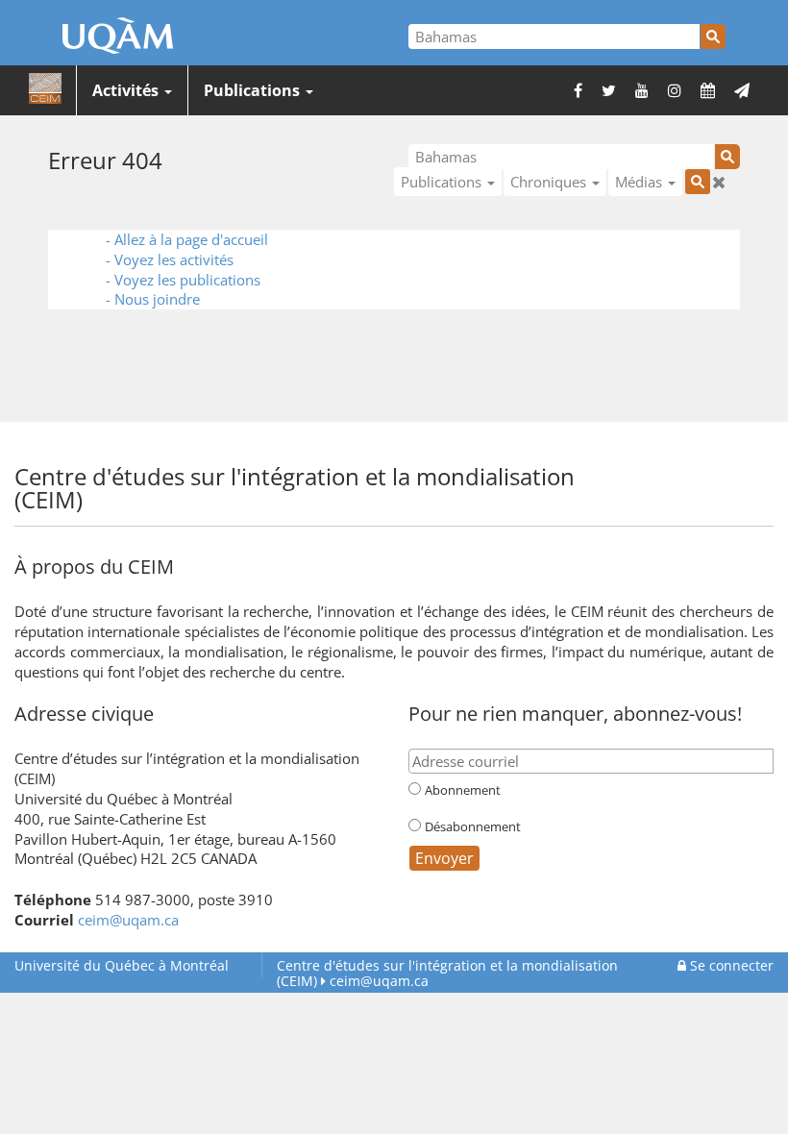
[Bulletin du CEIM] (742, 90)
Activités (127, 90)
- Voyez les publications (183, 279)
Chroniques (550, 181)
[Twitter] (609, 90)
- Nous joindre (153, 298)
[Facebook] (578, 90)
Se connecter (730, 965)
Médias (640, 181)
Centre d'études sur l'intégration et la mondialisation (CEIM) (447, 973)
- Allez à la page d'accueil (187, 239)
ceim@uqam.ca (128, 919)
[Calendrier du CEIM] (708, 90)
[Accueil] (45, 89)
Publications (254, 90)
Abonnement (463, 790)
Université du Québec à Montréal (121, 965)
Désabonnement (473, 826)
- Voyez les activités (170, 259)
